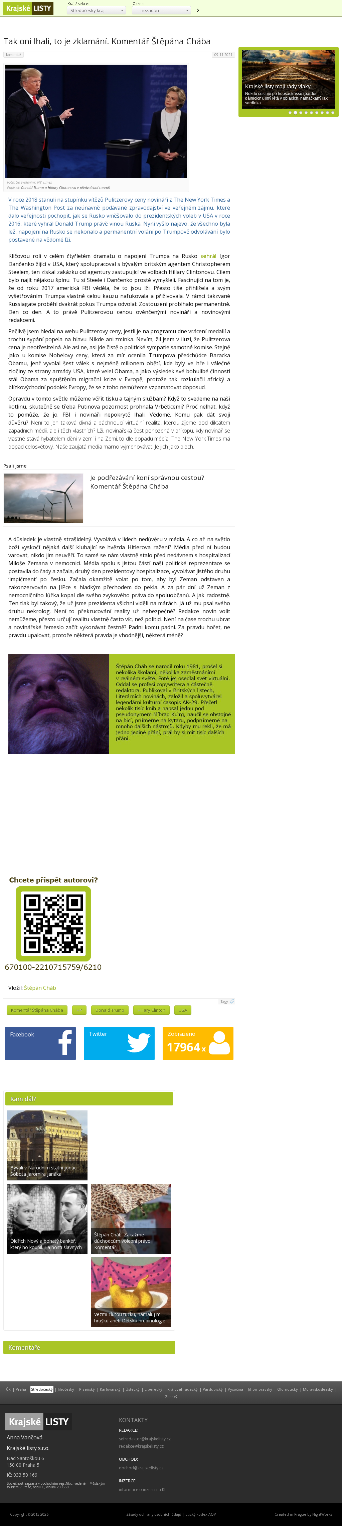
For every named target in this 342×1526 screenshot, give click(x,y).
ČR (8, 1389)
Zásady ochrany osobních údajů (153, 1514)
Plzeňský (87, 1389)
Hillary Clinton (151, 1010)
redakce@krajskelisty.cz (141, 1446)
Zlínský (171, 1396)
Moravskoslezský (318, 1389)
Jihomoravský (260, 1389)
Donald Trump (110, 1010)
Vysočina (235, 1389)
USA (183, 1010)
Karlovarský (110, 1389)
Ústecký (133, 1389)
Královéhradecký (182, 1389)
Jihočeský (66, 1389)
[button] (96, 10)
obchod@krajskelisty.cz (141, 1468)
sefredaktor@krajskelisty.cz (145, 1439)
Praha (21, 1389)
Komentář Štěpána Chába (37, 1010)
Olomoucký (287, 1389)
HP (79, 1010)
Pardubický (213, 1389)
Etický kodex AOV (200, 1514)
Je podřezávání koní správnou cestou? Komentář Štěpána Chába (147, 482)
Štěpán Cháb (40, 987)
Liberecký (153, 1389)
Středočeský (42, 1389)
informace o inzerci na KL (142, 1489)
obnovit (197, 10)
